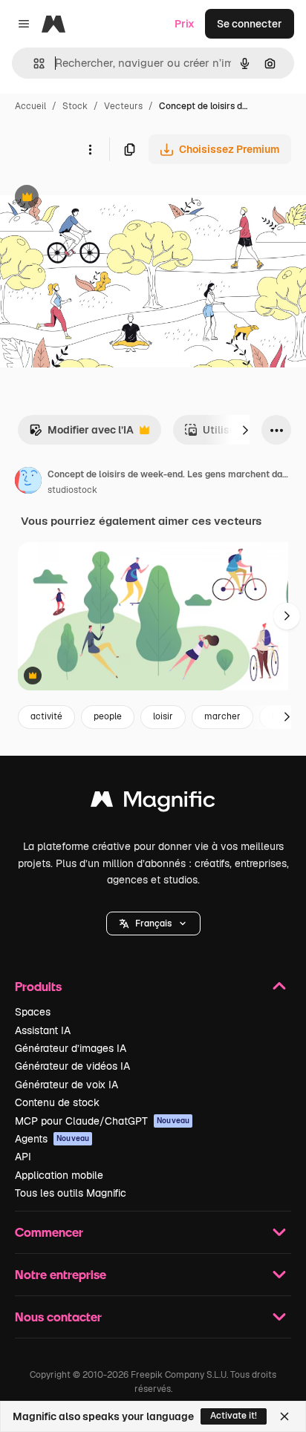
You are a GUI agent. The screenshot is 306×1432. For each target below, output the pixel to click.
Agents (52, 1138)
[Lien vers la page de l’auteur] (28, 482)
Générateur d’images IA (70, 1048)
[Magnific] (153, 802)
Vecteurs (123, 106)
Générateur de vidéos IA (72, 1066)
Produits (38, 986)
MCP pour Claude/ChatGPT (102, 1121)
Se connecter (249, 23)
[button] (153, 923)
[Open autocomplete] (33, 63)
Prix (185, 23)
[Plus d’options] (90, 149)
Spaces (33, 1012)
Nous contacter (58, 1316)
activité (46, 716)
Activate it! (233, 1416)
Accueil (30, 106)
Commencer (49, 1232)
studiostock (72, 490)
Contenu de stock (57, 1102)
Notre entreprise (60, 1274)
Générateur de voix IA (66, 1084)
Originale (98, 199)
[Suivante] (245, 430)
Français (153, 923)
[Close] (284, 1416)
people (108, 716)
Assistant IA (43, 1030)
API (23, 1156)
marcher (222, 716)
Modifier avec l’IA (81, 434)
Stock (75, 106)
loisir (163, 716)
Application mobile (59, 1175)
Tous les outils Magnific (70, 1193)
